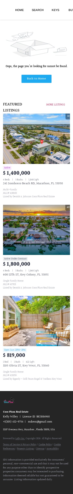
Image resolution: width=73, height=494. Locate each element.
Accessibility (52, 449)
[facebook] (5, 486)
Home (19, 10)
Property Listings (25, 449)
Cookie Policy (45, 445)
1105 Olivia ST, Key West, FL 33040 (26, 365)
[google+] (29, 486)
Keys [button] (55, 10)
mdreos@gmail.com (40, 422)
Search (38, 10)
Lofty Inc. (20, 439)
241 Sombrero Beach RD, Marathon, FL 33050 (33, 183)
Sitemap (40, 449)
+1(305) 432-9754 (13, 422)
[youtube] (21, 486)
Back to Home (36, 78)
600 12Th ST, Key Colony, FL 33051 (25, 274)
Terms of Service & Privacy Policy (19, 445)
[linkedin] (13, 486)
